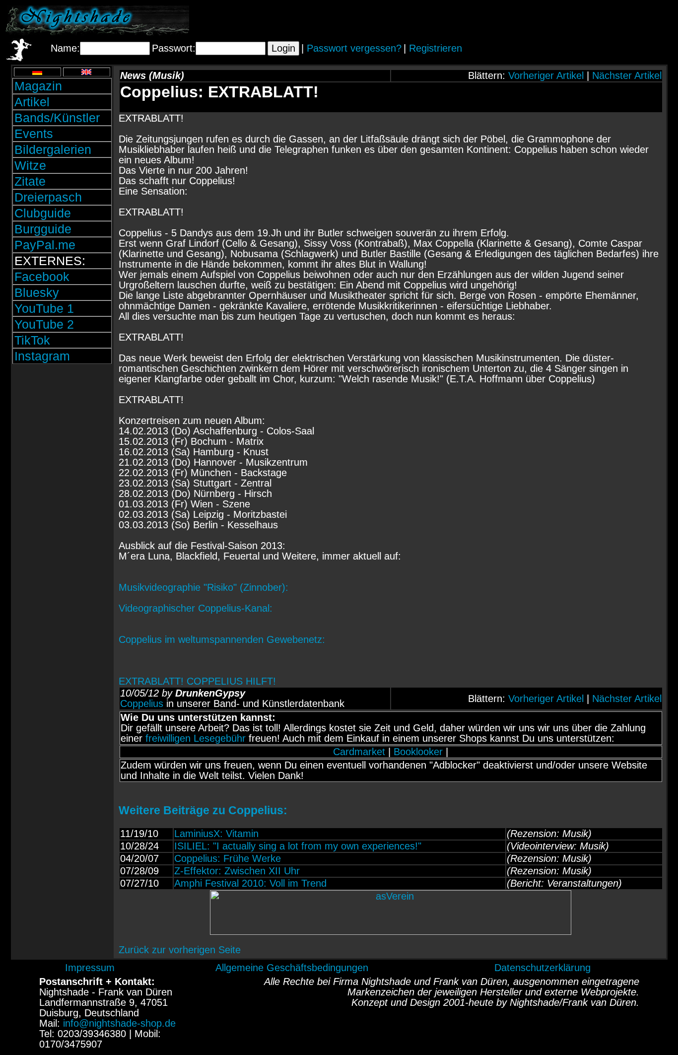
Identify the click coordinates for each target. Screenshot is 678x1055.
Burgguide (42, 229)
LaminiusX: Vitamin (216, 833)
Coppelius (141, 703)
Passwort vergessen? (354, 48)
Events (33, 134)
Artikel (32, 102)
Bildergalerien (52, 149)
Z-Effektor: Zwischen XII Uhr (237, 870)
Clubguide (42, 213)
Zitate (30, 181)
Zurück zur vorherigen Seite (180, 949)
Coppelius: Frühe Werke (227, 858)
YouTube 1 (44, 308)
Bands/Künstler (57, 118)
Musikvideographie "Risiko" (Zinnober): (203, 587)
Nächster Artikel (627, 75)
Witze (30, 165)
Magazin (38, 86)
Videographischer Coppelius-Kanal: (195, 608)
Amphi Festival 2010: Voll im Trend (250, 883)
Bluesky (36, 292)
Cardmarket (359, 751)
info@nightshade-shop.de (119, 1023)
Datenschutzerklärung (542, 967)
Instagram (42, 356)
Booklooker (418, 751)
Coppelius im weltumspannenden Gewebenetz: (222, 639)
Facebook (41, 276)
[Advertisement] (556, 20)
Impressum (90, 967)
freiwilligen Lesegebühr (195, 738)
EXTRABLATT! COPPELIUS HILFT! (390, 782)
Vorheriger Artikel (546, 75)
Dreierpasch (48, 197)
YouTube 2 (44, 324)
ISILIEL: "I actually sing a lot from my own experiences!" (297, 846)
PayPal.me (44, 245)
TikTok (32, 340)
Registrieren (435, 48)
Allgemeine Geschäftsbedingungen (291, 967)
